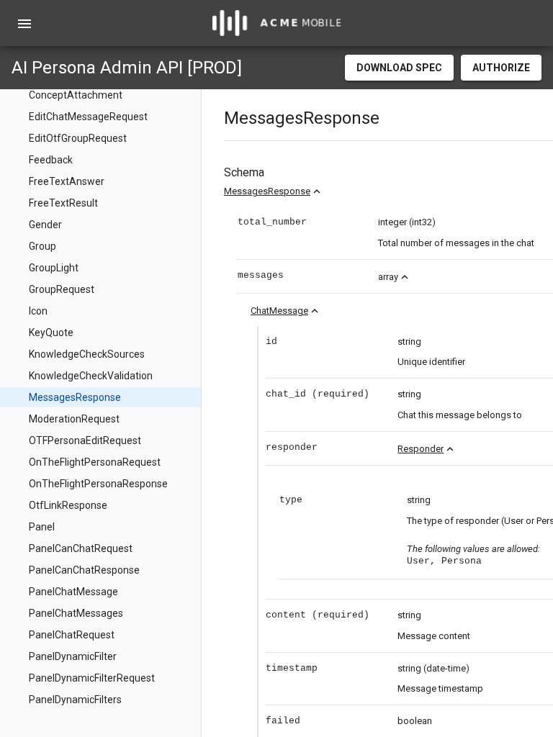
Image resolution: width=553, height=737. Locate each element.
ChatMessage (279, 310)
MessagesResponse (267, 191)
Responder (420, 448)
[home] (276, 23)
